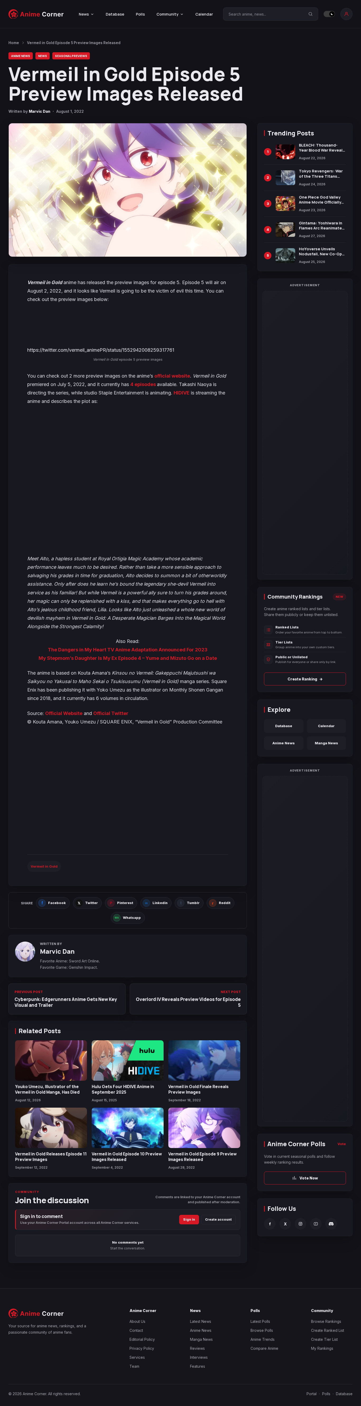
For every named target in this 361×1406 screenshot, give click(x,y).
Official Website (63, 713)
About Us (137, 1321)
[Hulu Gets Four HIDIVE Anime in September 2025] (128, 1060)
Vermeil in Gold (44, 866)
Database (115, 14)
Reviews (197, 1348)
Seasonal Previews (71, 56)
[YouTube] (316, 1224)
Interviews (199, 1357)
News (42, 56)
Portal (312, 1393)
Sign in (189, 1219)
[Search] (310, 14)
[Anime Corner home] (36, 14)
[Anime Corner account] (346, 14)
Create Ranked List (327, 1330)
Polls (140, 14)
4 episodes (143, 384)
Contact (136, 1330)
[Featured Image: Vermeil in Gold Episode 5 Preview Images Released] (128, 190)
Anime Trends (263, 1339)
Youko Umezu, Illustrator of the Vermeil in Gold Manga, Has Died (47, 1089)
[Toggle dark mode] (329, 14)
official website (172, 376)
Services (137, 1357)
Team (134, 1366)
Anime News (20, 56)
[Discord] (331, 1224)
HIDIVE (181, 393)
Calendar (204, 14)
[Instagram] (300, 1224)
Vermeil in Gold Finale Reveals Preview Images (198, 1089)
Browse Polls (262, 1330)
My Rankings (322, 1348)
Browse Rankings (326, 1321)
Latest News (200, 1321)
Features (197, 1366)
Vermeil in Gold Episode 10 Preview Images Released (127, 1156)
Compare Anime (264, 1348)
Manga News (326, 743)
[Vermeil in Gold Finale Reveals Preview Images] (204, 1060)
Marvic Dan (39, 111)
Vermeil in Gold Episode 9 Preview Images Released (202, 1156)
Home (13, 43)
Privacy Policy (141, 1348)
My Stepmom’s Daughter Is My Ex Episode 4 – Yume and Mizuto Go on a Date (128, 658)
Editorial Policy (142, 1339)
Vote (341, 1144)
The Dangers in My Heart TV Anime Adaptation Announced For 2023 (127, 649)
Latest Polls (260, 1321)
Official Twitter (110, 713)
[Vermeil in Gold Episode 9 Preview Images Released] (204, 1128)
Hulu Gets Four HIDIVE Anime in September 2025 (123, 1089)
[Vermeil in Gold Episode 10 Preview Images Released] (128, 1128)
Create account (218, 1219)
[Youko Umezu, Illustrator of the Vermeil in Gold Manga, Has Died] (51, 1060)
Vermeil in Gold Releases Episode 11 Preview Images (51, 1156)
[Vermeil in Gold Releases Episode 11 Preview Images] (51, 1128)
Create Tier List (324, 1339)
